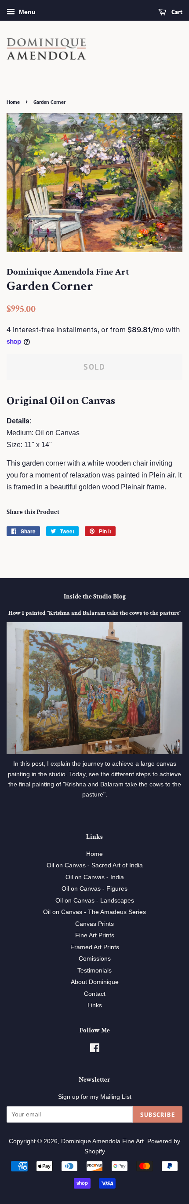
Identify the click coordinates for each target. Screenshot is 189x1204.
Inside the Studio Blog (95, 596)
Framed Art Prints (94, 947)
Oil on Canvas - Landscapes (94, 900)
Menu (26, 11)
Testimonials (94, 970)
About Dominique (95, 982)
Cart (176, 12)
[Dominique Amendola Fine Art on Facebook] (95, 1049)
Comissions (95, 958)
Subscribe (157, 1115)
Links (94, 1005)
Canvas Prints (94, 924)
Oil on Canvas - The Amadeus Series (94, 912)
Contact (94, 994)
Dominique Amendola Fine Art (102, 1141)
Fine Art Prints (94, 935)
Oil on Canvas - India (94, 877)
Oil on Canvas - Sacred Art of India (95, 865)
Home (13, 102)
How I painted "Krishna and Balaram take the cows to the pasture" (94, 613)
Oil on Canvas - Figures (94, 888)
